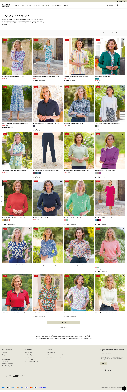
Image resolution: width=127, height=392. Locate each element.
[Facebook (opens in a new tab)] (105, 370)
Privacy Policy (28, 352)
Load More (63, 322)
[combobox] (42, 188)
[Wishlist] (117, 5)
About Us (4, 352)
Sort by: (112, 33)
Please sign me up (43, 212)
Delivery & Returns (30, 359)
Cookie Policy (28, 355)
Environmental (6, 359)
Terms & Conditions (30, 357)
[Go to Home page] (6, 5)
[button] (48, 80)
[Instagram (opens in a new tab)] (101, 370)
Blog (3, 355)
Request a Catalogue (7, 363)
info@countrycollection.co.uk (55, 355)
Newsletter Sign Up (7, 366)
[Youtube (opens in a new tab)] (109, 370)
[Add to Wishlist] (30, 40)
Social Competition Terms (31, 361)
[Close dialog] (55, 178)
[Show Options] (54, 188)
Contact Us (5, 357)
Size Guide (5, 361)
